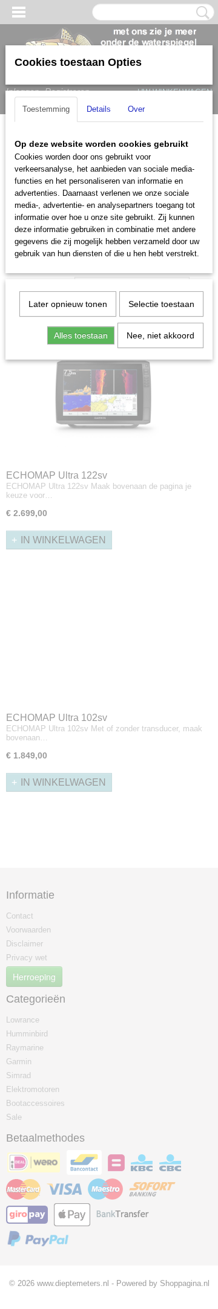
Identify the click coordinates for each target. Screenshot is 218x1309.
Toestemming (46, 109)
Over (136, 109)
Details (99, 109)
